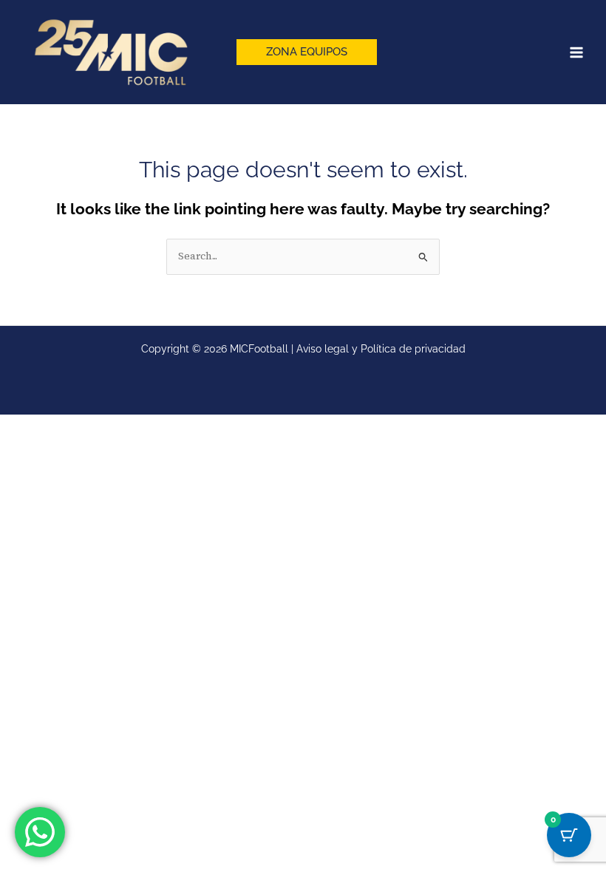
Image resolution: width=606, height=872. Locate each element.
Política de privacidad (413, 349)
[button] (306, 52)
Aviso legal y (328, 349)
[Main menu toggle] (576, 52)
